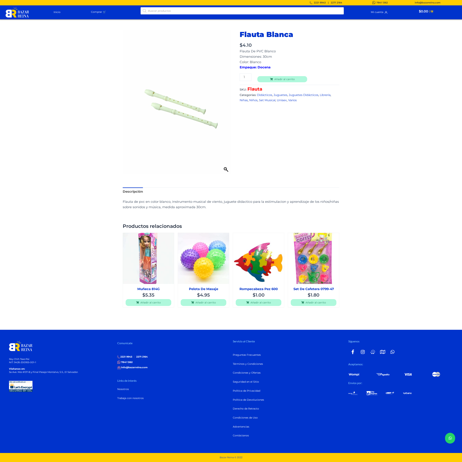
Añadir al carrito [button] (150, 302)
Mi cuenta (378, 12)
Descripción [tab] (133, 192)
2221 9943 (320, 2)
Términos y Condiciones (248, 363)
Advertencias (241, 426)
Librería (325, 95)
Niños (253, 100)
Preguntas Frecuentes (247, 354)
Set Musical (267, 100)
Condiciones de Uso (245, 417)
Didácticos (264, 95)
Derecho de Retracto (246, 408)
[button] (107, 12)
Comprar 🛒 (98, 12)
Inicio (57, 12)
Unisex (282, 100)
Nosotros (123, 389)
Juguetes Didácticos (303, 95)
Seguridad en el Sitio (246, 381)
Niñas (244, 100)
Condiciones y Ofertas (247, 372)
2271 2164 (336, 2)
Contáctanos (241, 435)
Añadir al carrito (284, 79)
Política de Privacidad (246, 390)
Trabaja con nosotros (130, 398)
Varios (292, 100)
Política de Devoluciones (248, 399)
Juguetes (280, 95)
